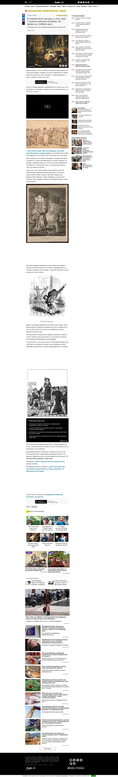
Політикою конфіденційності (62, 775)
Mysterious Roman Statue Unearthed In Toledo (33, 545)
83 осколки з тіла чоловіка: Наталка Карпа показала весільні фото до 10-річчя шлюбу (48, 432)
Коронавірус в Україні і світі (50, 11)
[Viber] (81, 2)
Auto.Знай (53, 6)
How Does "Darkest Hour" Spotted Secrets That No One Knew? (85, 111)
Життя (59, 6)
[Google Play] (80, 767)
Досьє (33, 6)
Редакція (45, 764)
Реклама (40, 764)
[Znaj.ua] (59, 2)
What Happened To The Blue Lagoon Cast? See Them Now (47, 528)
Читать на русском (62, 15)
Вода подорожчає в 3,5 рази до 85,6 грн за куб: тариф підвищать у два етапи (47, 436)
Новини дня (62, 11)
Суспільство (71, 6)
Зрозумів (93, 775)
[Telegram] (79, 2)
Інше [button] (94, 6)
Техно (78, 6)
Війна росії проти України (34, 11)
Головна (27, 6)
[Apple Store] (71, 767)
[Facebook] (23, 15)
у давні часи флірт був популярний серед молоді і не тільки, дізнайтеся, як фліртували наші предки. (45, 469)
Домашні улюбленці (42, 6)
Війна (64, 6)
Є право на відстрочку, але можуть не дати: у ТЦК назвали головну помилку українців (46, 428)
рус (30, 2)
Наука (90, 6)
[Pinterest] (88, 2)
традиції (34, 506)
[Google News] (81, 760)
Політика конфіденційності (31, 764)
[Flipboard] (86, 2)
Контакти (51, 764)
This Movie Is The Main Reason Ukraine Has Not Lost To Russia (85, 127)
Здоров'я (84, 6)
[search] (92, 2)
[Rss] (83, 2)
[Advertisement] (47, 253)
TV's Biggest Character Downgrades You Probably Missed (61, 528)
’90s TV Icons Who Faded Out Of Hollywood (33, 528)
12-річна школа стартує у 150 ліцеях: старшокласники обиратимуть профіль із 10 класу (44, 424)
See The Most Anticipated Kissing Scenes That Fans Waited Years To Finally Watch (85, 132)
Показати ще (63, 440)
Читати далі (47, 748)
